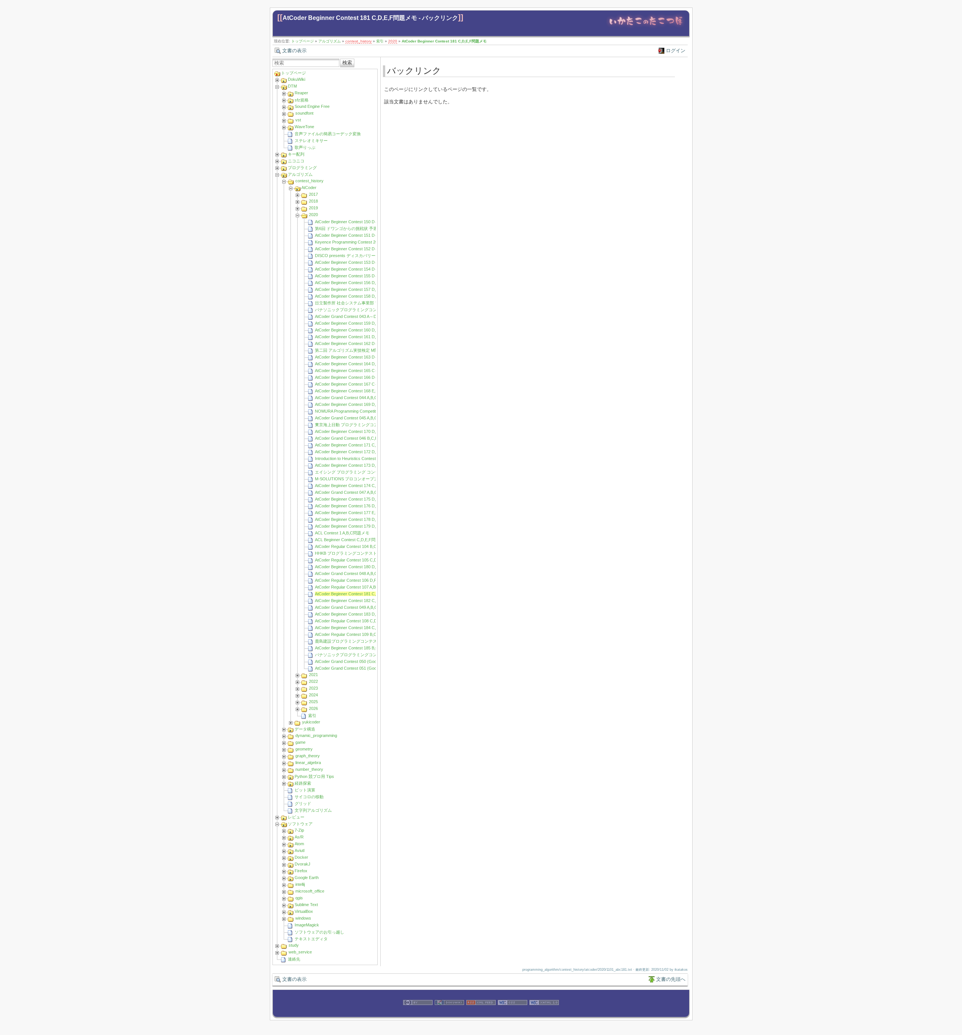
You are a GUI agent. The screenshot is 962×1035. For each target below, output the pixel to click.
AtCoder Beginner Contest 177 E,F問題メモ (355, 512)
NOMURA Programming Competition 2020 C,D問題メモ (365, 411)
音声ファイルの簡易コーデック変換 (328, 134)
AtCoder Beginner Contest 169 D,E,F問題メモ (357, 404)
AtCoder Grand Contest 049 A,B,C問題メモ (354, 607)
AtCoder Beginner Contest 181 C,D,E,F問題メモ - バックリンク (370, 18)
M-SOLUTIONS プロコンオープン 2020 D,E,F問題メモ (365, 479)
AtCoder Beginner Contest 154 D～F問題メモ (356, 269)
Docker (301, 857)
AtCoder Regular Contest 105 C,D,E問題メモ (356, 560)
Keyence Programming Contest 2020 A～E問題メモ (362, 242)
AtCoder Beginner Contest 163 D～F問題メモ (356, 357)
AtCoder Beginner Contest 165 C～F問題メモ (356, 370)
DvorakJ (302, 864)
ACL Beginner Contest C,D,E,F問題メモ (351, 539)
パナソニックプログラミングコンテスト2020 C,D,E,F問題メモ (373, 309)
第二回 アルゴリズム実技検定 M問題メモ (353, 350)
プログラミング (302, 167)
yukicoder (311, 722)
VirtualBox (304, 911)
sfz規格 (302, 100)
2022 (313, 681)
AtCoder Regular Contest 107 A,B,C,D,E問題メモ (359, 587)
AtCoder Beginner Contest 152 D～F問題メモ (356, 249)
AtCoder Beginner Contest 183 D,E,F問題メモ (357, 614)
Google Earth (307, 877)
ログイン (675, 50)
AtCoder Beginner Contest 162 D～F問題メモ (356, 343)
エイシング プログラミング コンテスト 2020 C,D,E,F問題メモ (372, 472)
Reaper (301, 93)
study (294, 945)
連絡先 (294, 959)
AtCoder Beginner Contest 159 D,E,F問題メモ (357, 323)
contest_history (358, 41)
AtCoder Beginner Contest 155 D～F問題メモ (356, 276)
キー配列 (296, 154)
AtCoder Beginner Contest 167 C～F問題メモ (356, 384)
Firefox (301, 871)
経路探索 (303, 783)
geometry (304, 749)
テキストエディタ (311, 939)
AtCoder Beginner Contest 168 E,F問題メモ (355, 391)
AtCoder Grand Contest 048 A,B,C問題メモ (354, 573)
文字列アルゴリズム (313, 810)
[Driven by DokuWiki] (449, 1013)
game (300, 742)
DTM (292, 86)
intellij (300, 884)
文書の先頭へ (670, 979)
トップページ (302, 41)
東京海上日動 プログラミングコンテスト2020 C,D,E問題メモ (371, 424)
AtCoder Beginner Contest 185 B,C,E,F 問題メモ (359, 648)
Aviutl (299, 850)
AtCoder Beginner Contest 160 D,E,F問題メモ (357, 330)
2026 (313, 708)
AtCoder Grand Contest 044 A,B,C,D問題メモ (356, 397)
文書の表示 (294, 50)
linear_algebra (308, 762)
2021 (313, 674)
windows (303, 918)
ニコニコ (296, 161)
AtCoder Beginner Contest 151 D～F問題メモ (356, 235)
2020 (392, 41)
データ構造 (305, 729)
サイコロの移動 (309, 796)
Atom (299, 843)
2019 (313, 208)
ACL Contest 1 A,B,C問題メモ (342, 533)
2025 (313, 701)
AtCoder (308, 187)
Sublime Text (306, 904)
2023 (313, 688)
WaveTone (304, 126)
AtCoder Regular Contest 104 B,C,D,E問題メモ (358, 546)
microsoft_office (309, 891)
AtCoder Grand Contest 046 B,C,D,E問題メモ (356, 438)
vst (298, 120)
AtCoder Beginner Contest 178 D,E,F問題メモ (357, 519)
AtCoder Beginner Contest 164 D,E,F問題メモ (357, 364)
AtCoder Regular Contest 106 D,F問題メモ (354, 580)
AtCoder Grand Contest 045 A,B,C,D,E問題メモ (358, 418)
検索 (347, 62)
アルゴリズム (329, 41)
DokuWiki (296, 79)
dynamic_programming (316, 735)
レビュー (296, 817)
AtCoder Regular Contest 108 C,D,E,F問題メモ (358, 621)
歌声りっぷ (305, 147)
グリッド (303, 803)
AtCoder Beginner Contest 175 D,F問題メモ (355, 499)
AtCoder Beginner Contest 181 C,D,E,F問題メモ (444, 41)
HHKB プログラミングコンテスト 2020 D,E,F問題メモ (365, 553)
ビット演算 (305, 790)
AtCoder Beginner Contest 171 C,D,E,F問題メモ (359, 445)
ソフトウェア (300, 824)
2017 (313, 194)
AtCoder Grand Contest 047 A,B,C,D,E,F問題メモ (360, 492)
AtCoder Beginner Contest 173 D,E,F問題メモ (357, 465)
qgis (299, 898)
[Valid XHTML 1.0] (544, 1013)
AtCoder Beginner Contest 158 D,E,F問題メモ (357, 296)
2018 (313, 201)
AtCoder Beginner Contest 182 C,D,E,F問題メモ (359, 600)
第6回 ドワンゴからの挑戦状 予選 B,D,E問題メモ (360, 228)
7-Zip (299, 830)
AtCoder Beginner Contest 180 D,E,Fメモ (352, 566)
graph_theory (307, 756)
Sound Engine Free (312, 106)
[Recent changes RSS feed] (481, 1013)
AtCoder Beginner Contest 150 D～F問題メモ (356, 221)
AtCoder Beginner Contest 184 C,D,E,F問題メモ (359, 627)
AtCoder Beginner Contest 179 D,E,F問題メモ (357, 526)
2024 (313, 695)
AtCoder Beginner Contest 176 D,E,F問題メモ (357, 506)
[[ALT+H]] (645, 27)
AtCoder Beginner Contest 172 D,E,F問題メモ (357, 451)
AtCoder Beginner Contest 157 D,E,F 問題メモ (357, 289)
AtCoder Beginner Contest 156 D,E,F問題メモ (357, 282)
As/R (299, 837)
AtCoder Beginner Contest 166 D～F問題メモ (356, 377)
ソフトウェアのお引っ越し (319, 932)
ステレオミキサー (311, 140)
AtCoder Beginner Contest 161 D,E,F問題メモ (357, 336)
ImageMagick (307, 925)
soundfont (304, 113)
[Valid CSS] (513, 1013)
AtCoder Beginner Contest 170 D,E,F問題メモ (357, 431)
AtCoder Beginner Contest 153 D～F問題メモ (356, 262)
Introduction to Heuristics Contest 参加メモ (354, 458)
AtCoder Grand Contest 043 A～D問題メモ (354, 316)
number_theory (309, 769)
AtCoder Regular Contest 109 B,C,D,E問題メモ (358, 634)
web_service (300, 952)
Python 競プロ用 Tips (314, 776)
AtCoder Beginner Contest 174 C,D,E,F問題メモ (359, 485)
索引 (380, 41)
